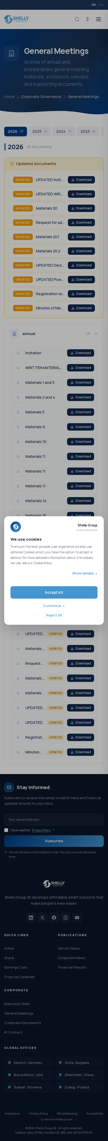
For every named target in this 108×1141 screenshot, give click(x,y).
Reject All (54, 615)
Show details (83, 573)
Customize (52, 605)
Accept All (54, 592)
